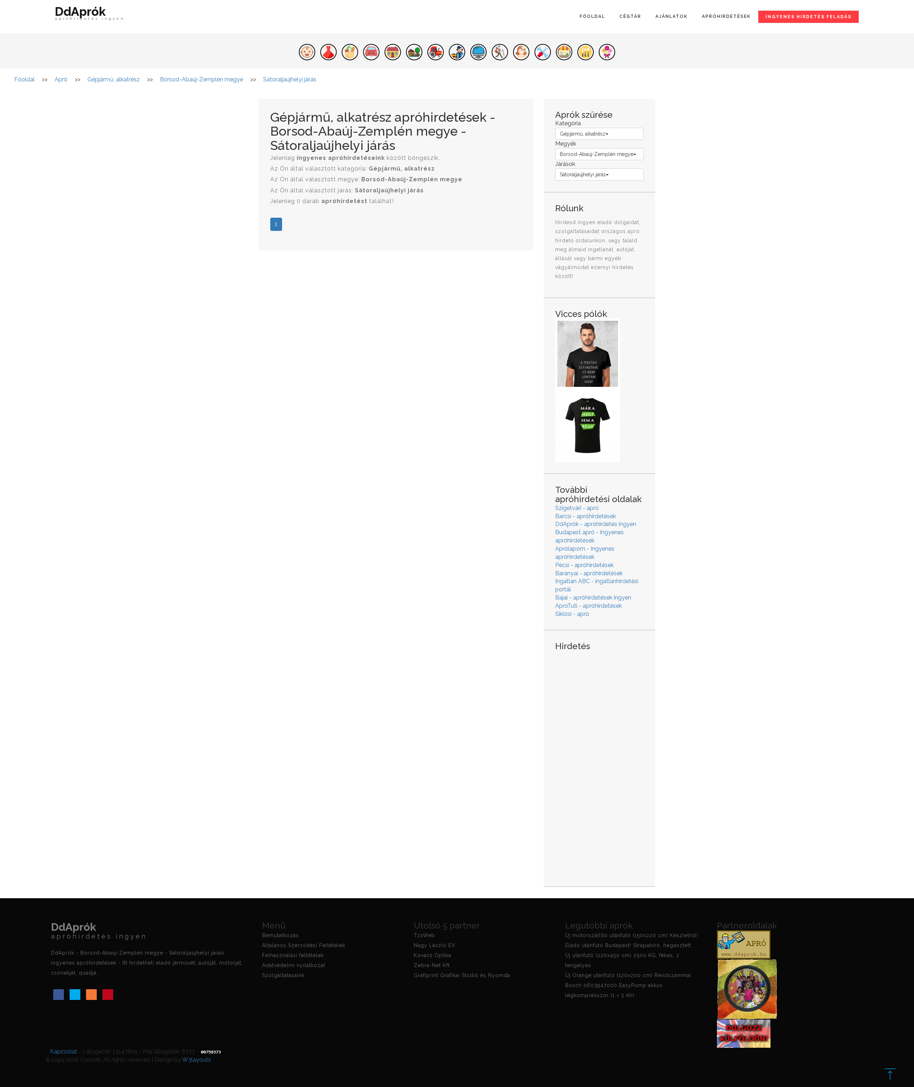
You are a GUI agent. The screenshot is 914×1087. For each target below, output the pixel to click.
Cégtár (630, 16)
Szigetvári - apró (577, 508)
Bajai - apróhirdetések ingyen (593, 597)
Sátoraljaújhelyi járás (583, 174)
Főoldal (592, 16)
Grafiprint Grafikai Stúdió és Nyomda (462, 975)
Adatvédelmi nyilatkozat (293, 965)
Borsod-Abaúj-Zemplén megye (596, 154)
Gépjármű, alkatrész (583, 134)
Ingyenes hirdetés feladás (808, 16)
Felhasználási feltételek (293, 955)
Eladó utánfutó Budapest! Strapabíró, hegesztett (628, 945)
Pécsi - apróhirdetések (584, 565)
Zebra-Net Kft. (432, 965)
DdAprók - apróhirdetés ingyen (595, 524)
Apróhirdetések (726, 16)
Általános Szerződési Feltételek (303, 945)
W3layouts (196, 1059)
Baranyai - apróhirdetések (589, 573)
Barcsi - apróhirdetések (585, 516)
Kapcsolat (63, 1051)
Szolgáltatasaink (283, 975)
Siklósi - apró (572, 614)
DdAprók (90, 14)
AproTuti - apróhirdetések (588, 605)
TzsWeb (424, 935)
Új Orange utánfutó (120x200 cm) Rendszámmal (628, 975)
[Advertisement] (599, 763)
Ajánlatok (672, 16)
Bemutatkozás (280, 935)
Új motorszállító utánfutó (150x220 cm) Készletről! (631, 935)
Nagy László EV (435, 945)
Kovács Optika (432, 955)
